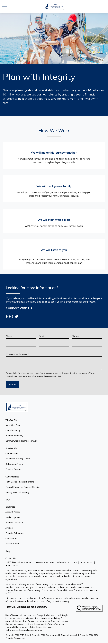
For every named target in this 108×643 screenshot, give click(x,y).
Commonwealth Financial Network (21, 440)
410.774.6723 (87, 562)
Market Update (12, 517)
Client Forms (11, 538)
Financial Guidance (14, 522)
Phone (75, 336)
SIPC (22, 587)
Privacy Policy (12, 543)
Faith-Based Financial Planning (19, 481)
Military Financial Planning (17, 492)
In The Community (14, 435)
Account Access (12, 511)
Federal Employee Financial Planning (22, 486)
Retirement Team (14, 463)
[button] (11, 420)
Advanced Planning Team (17, 458)
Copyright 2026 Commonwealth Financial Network (54, 635)
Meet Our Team (13, 425)
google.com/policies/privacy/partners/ (47, 624)
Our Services (11, 453)
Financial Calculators (14, 533)
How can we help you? (17, 354)
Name (9, 336)
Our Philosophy (12, 430)
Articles (9, 527)
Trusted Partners (13, 469)
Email (41, 336)
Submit (12, 384)
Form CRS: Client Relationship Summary (26, 606)
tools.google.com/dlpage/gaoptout (25, 630)
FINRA (17, 587)
